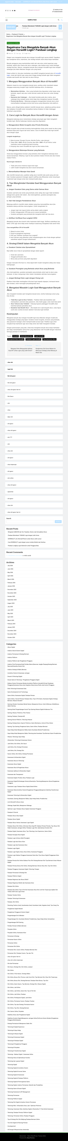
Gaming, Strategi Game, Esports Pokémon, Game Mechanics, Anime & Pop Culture (30, 723)
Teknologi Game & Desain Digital (17, 1088)
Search (8, 518)
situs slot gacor (12, 430)
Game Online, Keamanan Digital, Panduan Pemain (21, 695)
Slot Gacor (10, 396)
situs (9, 410)
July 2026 (10, 565)
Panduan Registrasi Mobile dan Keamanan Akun (21, 883)
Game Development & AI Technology (18, 692)
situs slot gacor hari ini (14, 389)
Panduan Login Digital (14, 848)
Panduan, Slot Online (13, 902)
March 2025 (11, 620)
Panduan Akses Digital (14, 819)
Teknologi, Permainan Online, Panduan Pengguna (21, 1116)
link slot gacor (12, 383)
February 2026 (11, 582)
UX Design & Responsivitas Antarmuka (18, 1129)
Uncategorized (12, 1126)
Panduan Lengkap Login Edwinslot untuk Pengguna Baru (23, 545)
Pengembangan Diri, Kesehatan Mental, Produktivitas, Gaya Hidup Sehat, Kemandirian (31, 919)
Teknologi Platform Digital (15, 1099)
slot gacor (10, 423)
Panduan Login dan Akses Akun (16, 841)
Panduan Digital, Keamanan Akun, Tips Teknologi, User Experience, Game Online (30, 831)
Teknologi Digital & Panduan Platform (18, 1078)
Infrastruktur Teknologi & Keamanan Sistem (20, 740)
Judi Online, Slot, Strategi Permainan (18, 747)
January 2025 (11, 627)
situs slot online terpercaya (15, 960)
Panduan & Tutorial (13, 43)
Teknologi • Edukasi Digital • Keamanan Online (20, 1054)
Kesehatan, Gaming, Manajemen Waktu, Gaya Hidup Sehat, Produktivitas (27, 798)
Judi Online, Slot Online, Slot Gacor (17, 743)
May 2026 (10, 572)
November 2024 (12, 634)
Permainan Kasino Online (14, 939)
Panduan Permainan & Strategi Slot (17, 872)
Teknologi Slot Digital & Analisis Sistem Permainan (22, 1102)
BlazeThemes (31, 1138)
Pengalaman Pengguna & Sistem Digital (18, 912)
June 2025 (10, 610)
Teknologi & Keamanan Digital (16, 1037)
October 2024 (11, 637)
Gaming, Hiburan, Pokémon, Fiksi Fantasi (19, 713)
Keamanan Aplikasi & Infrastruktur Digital (19, 771)
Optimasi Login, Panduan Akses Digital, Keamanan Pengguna (24, 809)
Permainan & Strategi (13, 936)
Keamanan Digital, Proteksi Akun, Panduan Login (21, 778)
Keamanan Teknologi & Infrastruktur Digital (19, 795)
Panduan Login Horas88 (33, 339)
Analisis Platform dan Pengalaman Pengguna (20, 661)
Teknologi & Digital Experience (16, 1027)
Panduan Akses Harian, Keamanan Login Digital (21, 822)
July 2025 (10, 606)
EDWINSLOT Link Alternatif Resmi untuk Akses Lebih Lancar (24, 539)
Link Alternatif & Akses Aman (16, 802)
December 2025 (12, 589)
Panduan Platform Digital (14, 876)
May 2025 (10, 613)
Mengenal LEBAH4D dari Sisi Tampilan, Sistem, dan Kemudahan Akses (27, 532)
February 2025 (11, 623)
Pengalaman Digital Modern (15, 908)
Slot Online (11, 970)
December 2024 (12, 630)
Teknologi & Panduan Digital (15, 1040)
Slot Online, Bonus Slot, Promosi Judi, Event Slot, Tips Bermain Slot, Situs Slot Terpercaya (32, 977)
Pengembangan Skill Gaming (15, 922)
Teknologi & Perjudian (14, 1047)
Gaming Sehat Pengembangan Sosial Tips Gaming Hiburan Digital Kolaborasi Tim (30, 709)
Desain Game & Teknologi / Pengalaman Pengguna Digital (23, 680)
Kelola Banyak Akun (26, 336)
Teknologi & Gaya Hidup (14, 1030)
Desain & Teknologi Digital (15, 676)
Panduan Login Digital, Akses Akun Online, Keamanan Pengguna (25, 852)
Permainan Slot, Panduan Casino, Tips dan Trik (20, 953)
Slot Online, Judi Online (14, 987)
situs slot (10, 451)
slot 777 (10, 437)
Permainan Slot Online (14, 946)
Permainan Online (12, 943)
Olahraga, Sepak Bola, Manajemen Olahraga (20, 805)
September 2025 (12, 600)
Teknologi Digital (12, 1064)
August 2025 (11, 603)
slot (9, 403)
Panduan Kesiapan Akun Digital (16, 834)
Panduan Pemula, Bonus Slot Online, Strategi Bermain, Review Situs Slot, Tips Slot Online (32, 866)
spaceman (10, 491)
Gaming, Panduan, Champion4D (16, 716)
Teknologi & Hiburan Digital (15, 1034)
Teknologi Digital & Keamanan (16, 1075)
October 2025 (11, 596)
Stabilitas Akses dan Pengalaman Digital (19, 1015)
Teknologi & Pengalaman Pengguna (17, 1044)
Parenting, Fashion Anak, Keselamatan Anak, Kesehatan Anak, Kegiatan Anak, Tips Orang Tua (33, 905)
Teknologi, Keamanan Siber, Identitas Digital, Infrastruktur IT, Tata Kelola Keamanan (30, 1109)
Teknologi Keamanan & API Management (19, 1092)
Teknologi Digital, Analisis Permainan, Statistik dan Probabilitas (25, 1085)
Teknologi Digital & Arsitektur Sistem (18, 1068)
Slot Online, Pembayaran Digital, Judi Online (20, 997)
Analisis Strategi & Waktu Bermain (17, 669)
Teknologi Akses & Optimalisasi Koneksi (19, 1057)
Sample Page (32, 20)
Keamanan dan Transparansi (15, 774)
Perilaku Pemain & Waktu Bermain (17, 926)
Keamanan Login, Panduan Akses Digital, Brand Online (22, 786)
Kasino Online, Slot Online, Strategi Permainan (20, 754)
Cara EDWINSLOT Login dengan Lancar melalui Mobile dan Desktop (40, 1)
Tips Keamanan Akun (49, 339)
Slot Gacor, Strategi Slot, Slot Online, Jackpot (20, 967)
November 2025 (12, 593)
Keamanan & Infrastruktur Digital (16, 757)
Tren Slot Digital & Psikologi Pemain (18, 1122)
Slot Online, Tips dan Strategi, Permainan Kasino (21, 1004)
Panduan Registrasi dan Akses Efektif (18, 879)
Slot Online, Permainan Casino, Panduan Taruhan (21, 1001)
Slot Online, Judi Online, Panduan (17, 994)
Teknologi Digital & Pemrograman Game (19, 1081)
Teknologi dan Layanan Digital (16, 1061)
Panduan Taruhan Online (14, 895)
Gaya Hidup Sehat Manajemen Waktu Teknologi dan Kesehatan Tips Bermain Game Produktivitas (34, 733)
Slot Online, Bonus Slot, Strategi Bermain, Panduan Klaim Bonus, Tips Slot (28, 980)
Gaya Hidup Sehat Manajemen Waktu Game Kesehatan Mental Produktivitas (28, 730)
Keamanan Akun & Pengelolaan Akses (18, 767)
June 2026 (10, 569)
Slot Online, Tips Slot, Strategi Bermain (18, 1008)
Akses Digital (11, 647)
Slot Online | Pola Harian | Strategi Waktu (19, 973)
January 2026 (11, 586)
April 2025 (10, 617)
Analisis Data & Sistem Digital (16, 650)
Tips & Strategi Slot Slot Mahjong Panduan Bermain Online (24, 1119)
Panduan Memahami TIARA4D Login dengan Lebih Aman (31, 26)
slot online (10, 478)
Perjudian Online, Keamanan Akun (17, 932)
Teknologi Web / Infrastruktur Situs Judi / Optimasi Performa (24, 1105)
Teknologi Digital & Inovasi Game (17, 1071)
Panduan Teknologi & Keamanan (16, 898)
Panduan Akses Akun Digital (15, 815)
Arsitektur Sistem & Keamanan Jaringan (19, 673)
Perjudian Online (12, 929)
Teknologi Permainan (13, 1095)
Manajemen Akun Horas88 (16, 339)
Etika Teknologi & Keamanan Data (17, 688)
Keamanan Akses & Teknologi (16, 760)
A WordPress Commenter (15, 555)
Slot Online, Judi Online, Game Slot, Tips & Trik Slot (22, 991)
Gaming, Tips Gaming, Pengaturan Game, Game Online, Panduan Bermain (28, 726)
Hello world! (27, 555)
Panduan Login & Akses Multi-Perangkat (19, 838)
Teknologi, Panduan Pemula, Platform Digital (20, 1112)
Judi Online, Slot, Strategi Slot (16, 750)
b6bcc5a (11, 53)
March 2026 (11, 579)
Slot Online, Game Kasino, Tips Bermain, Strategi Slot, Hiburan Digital (27, 984)
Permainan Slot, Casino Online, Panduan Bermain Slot (22, 949)
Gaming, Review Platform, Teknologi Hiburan (20, 719)
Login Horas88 (39, 336)
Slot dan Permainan (13, 963)
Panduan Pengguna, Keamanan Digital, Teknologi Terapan (23, 869)
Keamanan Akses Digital (14, 764)
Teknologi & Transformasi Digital (17, 1051)
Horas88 (15, 336)
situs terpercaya (12, 464)
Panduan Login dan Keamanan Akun (17, 845)
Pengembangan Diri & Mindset (16, 915)
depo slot (10, 417)
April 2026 (10, 576)
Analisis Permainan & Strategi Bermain (18, 654)
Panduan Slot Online (13, 886)
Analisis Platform (12, 657)
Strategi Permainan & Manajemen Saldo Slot (20, 1023)
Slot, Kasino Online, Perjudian (16, 1011)
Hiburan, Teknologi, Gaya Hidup (16, 737)
